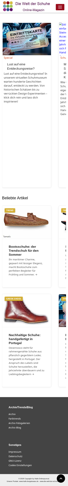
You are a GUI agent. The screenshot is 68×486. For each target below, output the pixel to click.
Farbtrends (15, 418)
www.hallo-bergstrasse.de (28, 481)
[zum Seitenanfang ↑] (61, 478)
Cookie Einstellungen (20, 465)
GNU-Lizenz (15, 460)
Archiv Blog (15, 427)
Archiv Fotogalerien (19, 423)
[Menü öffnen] (60, 7)
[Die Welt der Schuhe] (27, 6)
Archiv (12, 414)
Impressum (15, 451)
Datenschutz (15, 456)
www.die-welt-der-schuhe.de (50, 481)
